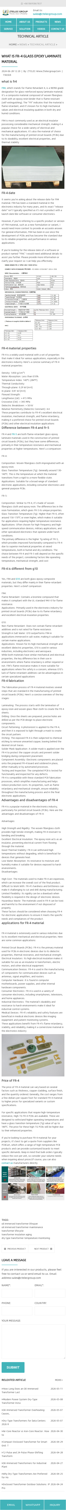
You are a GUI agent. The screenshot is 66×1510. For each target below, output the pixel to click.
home (8, 21)
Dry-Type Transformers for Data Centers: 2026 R (24, 1422)
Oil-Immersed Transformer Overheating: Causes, (23, 1411)
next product (41, 1248)
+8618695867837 (33, 3)
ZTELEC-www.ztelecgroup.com (44, 71)
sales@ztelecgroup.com (47, 14)
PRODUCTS (41, 21)
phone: (6, 1303)
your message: (11, 1320)
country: (41, 1303)
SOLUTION (24, 29)
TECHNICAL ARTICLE (42, 44)
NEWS (58, 21)
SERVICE (8, 29)
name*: (6, 1285)
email (11, 1505)
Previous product (17, 1248)
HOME (13, 44)
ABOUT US (24, 21)
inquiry (55, 1505)
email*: (39, 1285)
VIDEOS (41, 29)
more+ (59, 1380)
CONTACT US (57, 29)
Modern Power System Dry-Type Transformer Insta (19, 1401)
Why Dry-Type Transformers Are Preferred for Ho (24, 1475)
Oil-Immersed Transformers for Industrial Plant (24, 1464)
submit (13, 1367)
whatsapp (33, 1505)
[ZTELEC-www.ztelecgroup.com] (15, 12)
